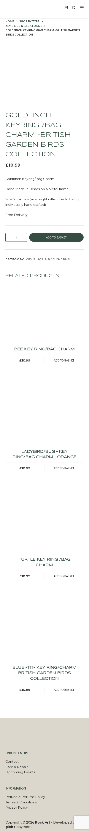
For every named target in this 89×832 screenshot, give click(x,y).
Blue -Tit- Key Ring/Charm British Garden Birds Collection (44, 673)
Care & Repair (16, 767)
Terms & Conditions (21, 802)
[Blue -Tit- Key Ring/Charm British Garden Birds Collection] (44, 631)
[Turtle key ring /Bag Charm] (44, 523)
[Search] (73, 7)
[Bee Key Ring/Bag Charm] (44, 313)
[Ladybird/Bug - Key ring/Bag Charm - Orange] (44, 415)
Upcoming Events (20, 772)
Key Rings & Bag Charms (48, 259)
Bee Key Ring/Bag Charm (44, 349)
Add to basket (56, 237)
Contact (12, 761)
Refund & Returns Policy (25, 797)
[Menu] (82, 8)
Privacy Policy (16, 807)
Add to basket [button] (64, 360)
